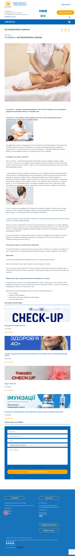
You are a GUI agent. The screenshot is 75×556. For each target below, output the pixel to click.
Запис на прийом (65, 12)
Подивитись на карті (49, 525)
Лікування (9, 208)
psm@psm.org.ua (10, 16)
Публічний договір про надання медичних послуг (19, 505)
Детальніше (9, 332)
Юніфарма (8, 508)
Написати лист (49, 530)
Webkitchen (54, 540)
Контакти (49, 498)
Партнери (14, 498)
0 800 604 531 (65, 5)
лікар (22, 163)
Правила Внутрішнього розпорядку (15, 503)
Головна (10, 37)
